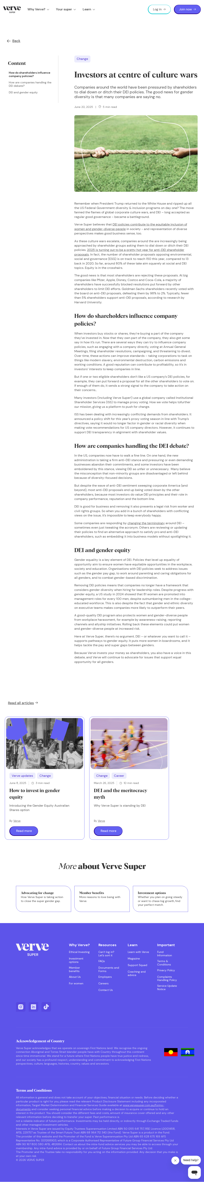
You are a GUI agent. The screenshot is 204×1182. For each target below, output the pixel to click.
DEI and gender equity (23, 92)
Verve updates (22, 776)
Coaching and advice (137, 973)
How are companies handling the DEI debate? (30, 84)
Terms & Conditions (164, 962)
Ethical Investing (79, 952)
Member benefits (74, 969)
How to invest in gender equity (34, 794)
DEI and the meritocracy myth (120, 794)
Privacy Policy (166, 970)
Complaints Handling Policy (167, 978)
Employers (105, 977)
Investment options (76, 960)
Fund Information (164, 953)
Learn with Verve (138, 952)
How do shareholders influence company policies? (29, 74)
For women (76, 983)
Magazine (134, 958)
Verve (17, 821)
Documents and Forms (108, 969)
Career (119, 776)
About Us (75, 977)
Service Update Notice (167, 987)
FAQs (101, 961)
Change (82, 59)
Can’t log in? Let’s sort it (106, 953)
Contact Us (105, 990)
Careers (103, 983)
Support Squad (137, 965)
